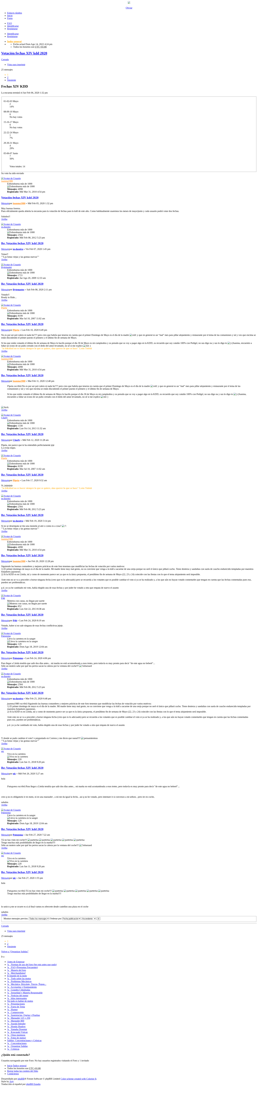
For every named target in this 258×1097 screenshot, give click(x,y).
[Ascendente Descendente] (89, 918)
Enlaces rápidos (14, 13)
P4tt (3, 598)
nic (2, 751)
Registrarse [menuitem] (12, 28)
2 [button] (7, 77)
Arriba (4, 219)
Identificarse (13, 33)
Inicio (10, 15)
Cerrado (5, 59)
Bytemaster (6, 267)
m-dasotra (5, 227)
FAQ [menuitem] (9, 23)
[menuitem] (22, 1071)
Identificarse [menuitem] (13, 26)
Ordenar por (56, 918)
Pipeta (4, 307)
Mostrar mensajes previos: (16, 918)
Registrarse (12, 36)
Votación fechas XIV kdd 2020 (24, 53)
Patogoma (6, 636)
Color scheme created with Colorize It (78, 1078)
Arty (11, 1081)
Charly (4, 417)
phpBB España (33, 1084)
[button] (11, 80)
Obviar (129, 8)
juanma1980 (7, 181)
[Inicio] (129, 2)
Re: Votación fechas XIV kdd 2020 (22, 243)
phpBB (21, 1078)
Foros (10, 18)
